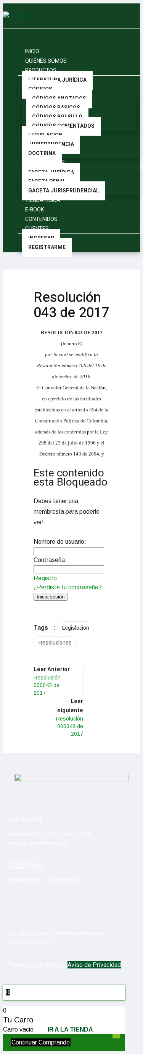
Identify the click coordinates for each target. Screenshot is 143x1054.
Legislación (75, 628)
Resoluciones (55, 643)
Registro (45, 578)
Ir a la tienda (70, 1029)
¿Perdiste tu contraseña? (68, 587)
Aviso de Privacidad (94, 964)
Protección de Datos (35, 965)
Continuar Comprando (40, 1042)
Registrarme (47, 247)
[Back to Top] (116, 1036)
